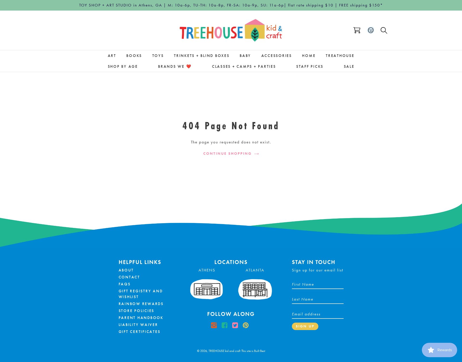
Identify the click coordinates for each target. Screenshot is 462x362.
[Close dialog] (265, 151)
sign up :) (231, 224)
